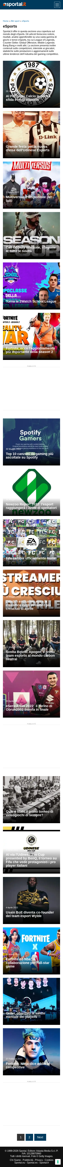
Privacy (39, 1160)
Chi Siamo (15, 1160)
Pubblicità (28, 1160)
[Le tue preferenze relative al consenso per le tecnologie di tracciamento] (58, 1162)
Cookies (49, 1160)
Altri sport (15, 21)
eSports (25, 21)
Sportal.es (32, 1162)
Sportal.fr (44, 1162)
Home (5, 21)
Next (40, 1137)
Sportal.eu (19, 1162)
